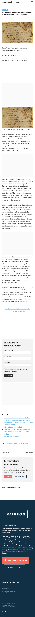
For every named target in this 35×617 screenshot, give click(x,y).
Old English (13, 445)
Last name (7, 363)
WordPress (10, 605)
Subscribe (8, 375)
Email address (8, 350)
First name (7, 356)
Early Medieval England (14, 443)
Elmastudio (12, 606)
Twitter (5, 611)
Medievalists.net (11, 2)
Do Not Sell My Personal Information (8, 592)
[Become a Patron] (15, 563)
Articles (4, 9)
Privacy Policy (6, 588)
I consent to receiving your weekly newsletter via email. (15, 370)
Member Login (20, 477)
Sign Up (8, 477)
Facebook (3, 611)
